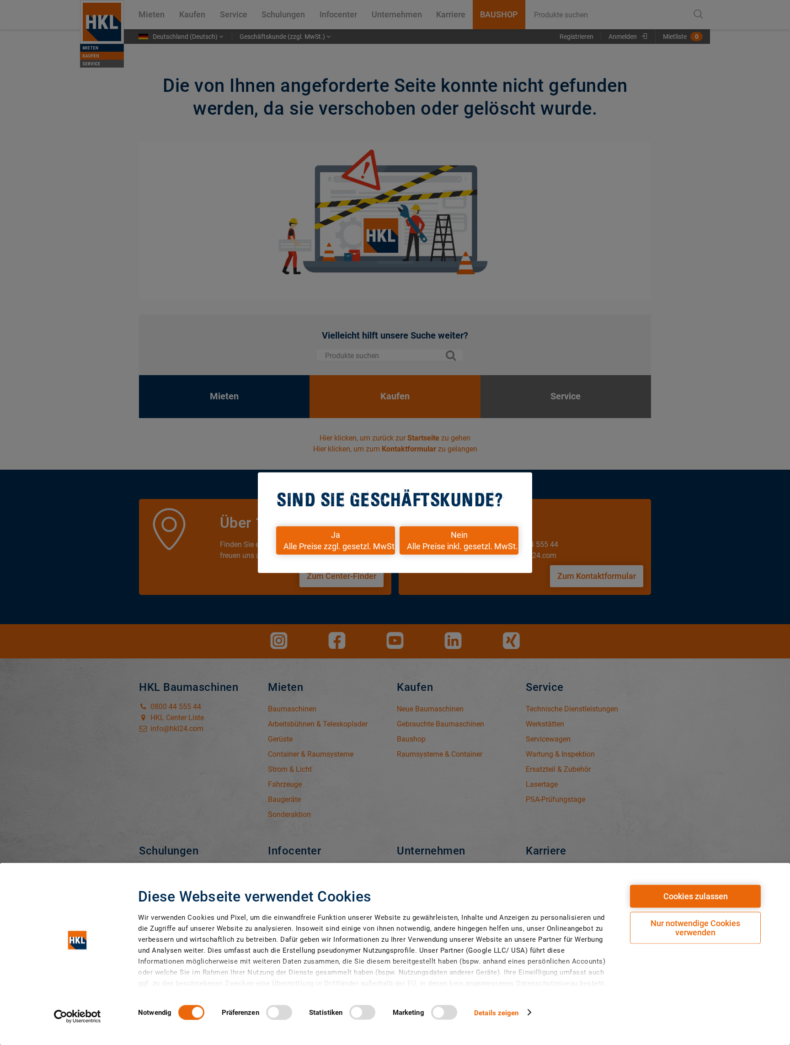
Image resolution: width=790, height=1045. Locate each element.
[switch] (279, 1012)
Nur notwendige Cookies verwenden (695, 927)
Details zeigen (496, 1012)
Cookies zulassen (695, 896)
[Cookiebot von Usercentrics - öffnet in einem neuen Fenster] (77, 1016)
